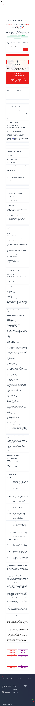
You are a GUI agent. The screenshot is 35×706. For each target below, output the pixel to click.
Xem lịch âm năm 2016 (12, 648)
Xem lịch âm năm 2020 (12, 656)
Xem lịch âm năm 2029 (23, 652)
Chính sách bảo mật (27, 688)
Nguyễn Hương (10, 24)
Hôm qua (8, 85)
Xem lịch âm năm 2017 (12, 650)
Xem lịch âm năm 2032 (23, 658)
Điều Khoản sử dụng (27, 686)
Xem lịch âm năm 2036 (23, 667)
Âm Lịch (14, 685)
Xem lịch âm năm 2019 (12, 654)
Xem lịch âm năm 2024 (12, 665)
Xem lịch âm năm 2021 (12, 658)
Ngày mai (26, 85)
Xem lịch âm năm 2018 (12, 652)
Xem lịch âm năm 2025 (12, 667)
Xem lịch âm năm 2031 (23, 656)
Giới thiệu (25, 685)
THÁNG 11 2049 (17, 58)
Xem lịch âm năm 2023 (12, 663)
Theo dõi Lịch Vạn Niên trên (15, 26)
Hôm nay (17, 85)
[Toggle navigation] (33, 1)
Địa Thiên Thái (7, 688)
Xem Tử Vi (14, 688)
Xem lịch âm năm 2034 (23, 663)
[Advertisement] (17, 11)
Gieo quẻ (14, 686)
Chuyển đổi (25, 49)
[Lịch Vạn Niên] (5, 2)
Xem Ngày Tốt (15, 689)
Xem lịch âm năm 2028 (23, 650)
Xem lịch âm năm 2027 (23, 648)
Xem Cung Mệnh (15, 692)
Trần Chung (27, 24)
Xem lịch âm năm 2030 (23, 654)
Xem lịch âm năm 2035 (23, 665)
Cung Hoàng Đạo (15, 690)
